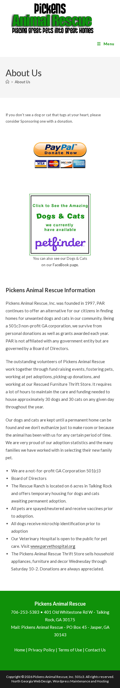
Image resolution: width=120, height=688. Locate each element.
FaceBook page (65, 265)
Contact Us (95, 649)
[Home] (7, 82)
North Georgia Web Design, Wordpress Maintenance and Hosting (60, 681)
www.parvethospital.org (52, 546)
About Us (22, 82)
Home (19, 649)
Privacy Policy (41, 649)
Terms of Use (70, 649)
